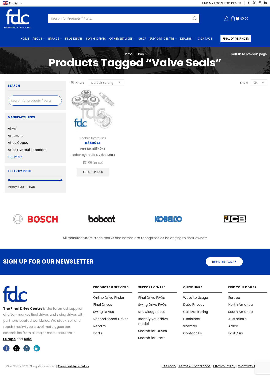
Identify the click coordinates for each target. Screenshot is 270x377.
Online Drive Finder (108, 297)
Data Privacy (193, 304)
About (37, 38)
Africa (233, 326)
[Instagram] (260, 3)
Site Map (169, 366)
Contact (205, 38)
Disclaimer (192, 318)
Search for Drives (152, 331)
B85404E (93, 142)
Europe (9, 339)
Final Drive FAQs (151, 297)
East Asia (235, 333)
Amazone (16, 135)
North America (240, 304)
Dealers (186, 38)
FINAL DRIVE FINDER (236, 38)
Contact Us (192, 333)
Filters (80, 83)
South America (240, 311)
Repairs (99, 326)
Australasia (237, 318)
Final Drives (74, 38)
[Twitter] (254, 3)
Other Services (120, 38)
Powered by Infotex (73, 366)
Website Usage (195, 297)
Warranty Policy (251, 366)
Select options (93, 172)
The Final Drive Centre (22, 308)
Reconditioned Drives (110, 318)
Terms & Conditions (194, 366)
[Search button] (195, 18)
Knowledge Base (151, 311)
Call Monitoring (195, 311)
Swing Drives (96, 38)
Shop (142, 38)
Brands (53, 38)
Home (25, 38)
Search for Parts (151, 337)
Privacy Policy (224, 366)
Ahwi (12, 128)
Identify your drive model (153, 321)
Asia (28, 339)
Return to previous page (249, 54)
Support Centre (162, 38)
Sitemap (190, 326)
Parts (97, 333)
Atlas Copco (18, 142)
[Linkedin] (265, 3)
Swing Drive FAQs (152, 304)
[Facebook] (248, 3)
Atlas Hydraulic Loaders (27, 149)
